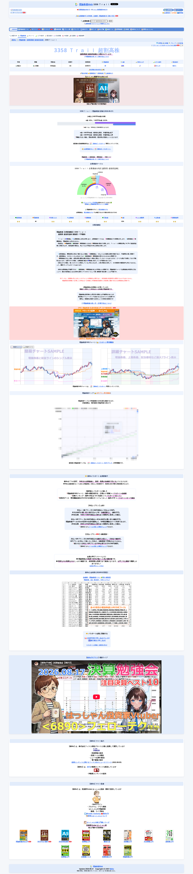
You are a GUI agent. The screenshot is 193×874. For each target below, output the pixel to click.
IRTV (89, 767)
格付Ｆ (175, 66)
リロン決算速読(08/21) (100, 9)
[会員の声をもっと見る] (96, 566)
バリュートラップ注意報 (90, 202)
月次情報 (58, 36)
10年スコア (140, 62)
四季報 (160, 43)
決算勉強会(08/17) (84, 9)
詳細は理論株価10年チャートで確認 (96, 204)
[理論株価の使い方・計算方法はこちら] (96, 56)
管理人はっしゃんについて (97, 816)
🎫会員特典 (166, 13)
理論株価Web (86, 4)
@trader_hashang (93, 813)
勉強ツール (110, 29)
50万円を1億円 (42, 841)
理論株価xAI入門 (22, 841)
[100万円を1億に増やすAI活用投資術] (107, 90)
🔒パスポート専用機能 (105, 342)
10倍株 (66, 36)
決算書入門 (128, 841)
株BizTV (106, 813)
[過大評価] (85, 73)
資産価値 (19, 217)
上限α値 (157, 217)
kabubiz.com (17, 10)
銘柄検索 (13, 29)
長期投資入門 (107, 857)
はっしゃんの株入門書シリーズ (98, 822)
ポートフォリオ (17, 13)
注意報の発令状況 (95, 70)
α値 (123, 62)
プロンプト (76, 29)
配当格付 (49, 36)
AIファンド (34, 29)
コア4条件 (40, 36)
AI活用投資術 (64, 841)
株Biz (14, 40)
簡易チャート (17, 347)
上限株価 (71, 217)
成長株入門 (169, 841)
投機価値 (88, 217)
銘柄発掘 (57, 29)
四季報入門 (86, 841)
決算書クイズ (86, 857)
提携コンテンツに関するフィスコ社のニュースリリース (92, 762)
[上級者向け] (109, 73)
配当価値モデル (103, 209)
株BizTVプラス (92, 657)
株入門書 (101, 29)
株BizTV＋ (85, 29)
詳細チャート (29, 347)
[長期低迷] (101, 73)
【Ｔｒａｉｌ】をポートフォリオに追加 (164, 45)
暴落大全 (107, 841)
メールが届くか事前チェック (98, 527)
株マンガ (93, 29)
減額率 (140, 217)
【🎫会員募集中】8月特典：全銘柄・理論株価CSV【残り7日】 (95, 16)
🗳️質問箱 (180, 13)
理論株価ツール (24, 29)
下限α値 (105, 217)
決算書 (166, 43)
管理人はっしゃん (148, 29)
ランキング (46, 29)
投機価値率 (175, 217)
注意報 (73, 36)
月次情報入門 (148, 841)
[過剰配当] (93, 73)
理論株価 (23, 36)
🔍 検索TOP (13, 36)
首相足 (127, 29)
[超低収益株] (39, 40)
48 (105, 66)
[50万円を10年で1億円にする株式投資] (85, 90)
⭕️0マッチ (157, 66)
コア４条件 (158, 62)
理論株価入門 (128, 857)
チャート (31, 36)
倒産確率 (81, 36)
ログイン (179, 10)
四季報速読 (119, 29)
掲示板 (181, 43)
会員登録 (169, 10)
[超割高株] (30, 40)
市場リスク (53, 217)
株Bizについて (136, 29)
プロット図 (67, 29)
